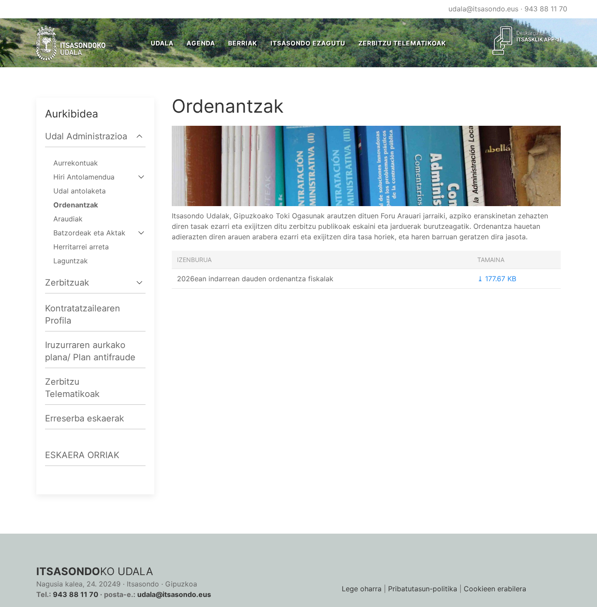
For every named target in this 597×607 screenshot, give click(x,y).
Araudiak (68, 218)
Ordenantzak (75, 204)
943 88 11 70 (545, 8)
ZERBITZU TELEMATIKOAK (402, 43)
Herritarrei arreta (81, 246)
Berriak (242, 43)
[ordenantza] (366, 165)
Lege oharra (362, 588)
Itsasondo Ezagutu (308, 43)
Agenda (201, 43)
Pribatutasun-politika (422, 588)
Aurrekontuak (75, 163)
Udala (162, 43)
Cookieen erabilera (495, 588)
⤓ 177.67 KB (496, 278)
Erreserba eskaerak (84, 418)
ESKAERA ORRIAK (82, 455)
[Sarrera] (71, 43)
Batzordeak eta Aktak (89, 232)
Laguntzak (70, 260)
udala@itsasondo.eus (483, 8)
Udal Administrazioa (86, 136)
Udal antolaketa (79, 190)
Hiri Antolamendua (84, 176)
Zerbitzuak (67, 282)
